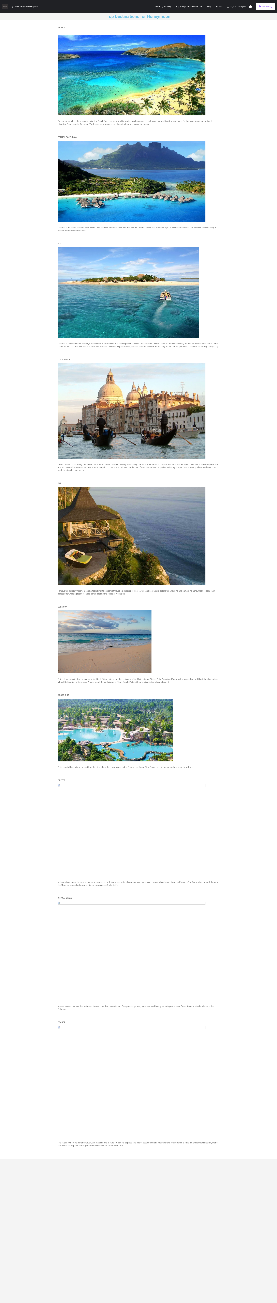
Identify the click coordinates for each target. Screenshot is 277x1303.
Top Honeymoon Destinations (189, 6)
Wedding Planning (163, 6)
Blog (209, 6)
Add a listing (267, 6)
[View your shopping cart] (250, 6)
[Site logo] (5, 6)
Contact (218, 6)
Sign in (233, 6)
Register (243, 6)
